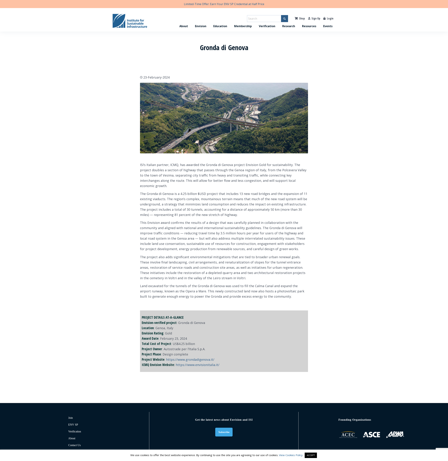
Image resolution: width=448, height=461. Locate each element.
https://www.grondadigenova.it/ (190, 359)
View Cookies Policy (291, 455)
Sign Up (316, 18)
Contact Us (74, 445)
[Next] (300, 118)
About (71, 438)
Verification (74, 431)
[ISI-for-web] (130, 22)
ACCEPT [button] (311, 455)
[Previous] (148, 118)
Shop (302, 18)
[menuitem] (183, 22)
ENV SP (73, 424)
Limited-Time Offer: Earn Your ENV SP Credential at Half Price (224, 4)
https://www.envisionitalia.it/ (197, 365)
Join (70, 417)
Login (330, 18)
